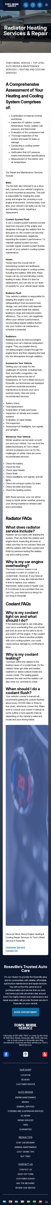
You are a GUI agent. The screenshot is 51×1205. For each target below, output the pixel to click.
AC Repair (25, 1116)
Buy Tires (25, 1156)
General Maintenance (25, 1147)
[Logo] (12, 5)
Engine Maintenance (25, 1097)
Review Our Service (25, 1188)
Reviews (25, 1079)
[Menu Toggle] (46, 5)
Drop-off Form (25, 1174)
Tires (25, 1125)
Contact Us (12, 950)
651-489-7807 (21, 1035)
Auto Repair (25, 1092)
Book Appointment (25, 1012)
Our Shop (25, 1069)
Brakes (25, 1102)
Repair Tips (25, 1137)
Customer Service (15, 947)
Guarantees (25, 1129)
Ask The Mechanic (25, 1183)
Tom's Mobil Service (18, 62)
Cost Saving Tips (25, 1152)
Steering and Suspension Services (25, 1111)
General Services (25, 1106)
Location (25, 1075)
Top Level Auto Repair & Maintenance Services (25, 66)
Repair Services (25, 1120)
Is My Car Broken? (25, 1142)
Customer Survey (25, 1179)
